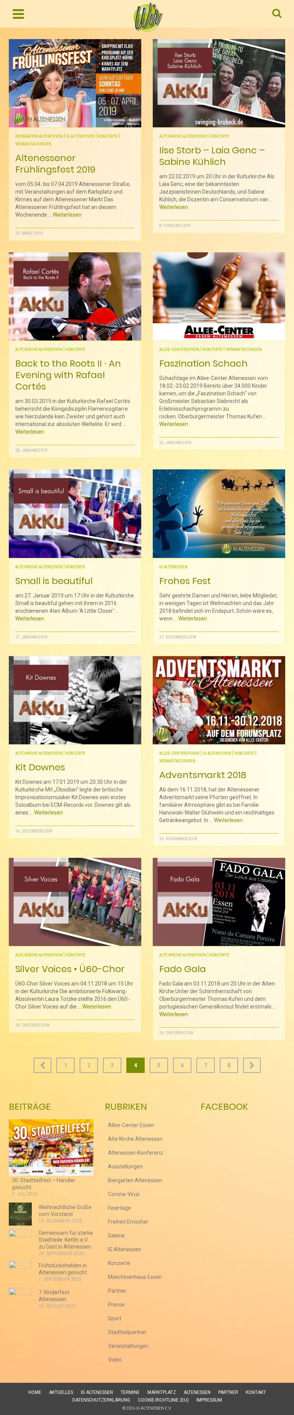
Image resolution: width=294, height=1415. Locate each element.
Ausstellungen (125, 1166)
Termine (130, 1392)
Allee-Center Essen (179, 349)
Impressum (209, 1400)
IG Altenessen (80, 136)
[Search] (276, 14)
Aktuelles (61, 1392)
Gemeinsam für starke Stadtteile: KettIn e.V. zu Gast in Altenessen (66, 1240)
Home (34, 1392)
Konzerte (108, 136)
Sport (114, 1318)
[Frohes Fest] (219, 513)
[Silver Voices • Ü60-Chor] (75, 902)
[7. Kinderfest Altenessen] (20, 1299)
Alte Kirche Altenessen (182, 136)
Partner (117, 1291)
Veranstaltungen (33, 144)
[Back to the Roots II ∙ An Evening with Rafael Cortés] (75, 296)
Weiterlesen (67, 215)
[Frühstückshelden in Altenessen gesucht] (20, 1272)
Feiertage (119, 1208)
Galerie (116, 1235)
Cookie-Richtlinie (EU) (163, 1400)
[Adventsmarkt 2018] (219, 700)
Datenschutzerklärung (101, 1400)
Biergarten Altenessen (39, 136)
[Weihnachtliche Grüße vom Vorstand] (20, 1214)
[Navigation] (18, 14)
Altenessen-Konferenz (135, 1153)
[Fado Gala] (219, 902)
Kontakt (256, 1392)
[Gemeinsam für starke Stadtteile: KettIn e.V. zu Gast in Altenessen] (20, 1240)
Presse (116, 1304)
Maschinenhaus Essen (135, 1277)
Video (115, 1360)
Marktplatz (161, 1392)
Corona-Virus (124, 1194)
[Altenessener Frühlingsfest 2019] (75, 83)
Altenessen (197, 1392)
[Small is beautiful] (75, 513)
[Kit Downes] (75, 700)
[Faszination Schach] (219, 296)
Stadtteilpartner (127, 1332)
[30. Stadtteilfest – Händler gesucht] (51, 1147)
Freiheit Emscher (128, 1222)
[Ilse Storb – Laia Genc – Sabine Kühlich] (219, 83)
